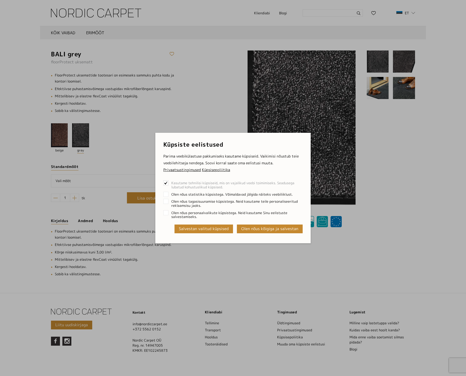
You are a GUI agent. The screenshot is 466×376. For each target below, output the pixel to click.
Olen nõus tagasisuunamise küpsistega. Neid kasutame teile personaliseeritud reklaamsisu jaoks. (234, 203)
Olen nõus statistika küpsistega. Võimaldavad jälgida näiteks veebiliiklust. (232, 194)
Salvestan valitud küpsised (204, 228)
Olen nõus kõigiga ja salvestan (269, 228)
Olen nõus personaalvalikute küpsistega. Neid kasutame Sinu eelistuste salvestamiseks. (229, 214)
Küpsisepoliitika (216, 169)
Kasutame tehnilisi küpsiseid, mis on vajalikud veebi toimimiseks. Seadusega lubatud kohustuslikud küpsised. (232, 185)
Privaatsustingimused (182, 169)
